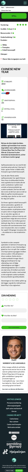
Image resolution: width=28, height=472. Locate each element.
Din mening (8, 295)
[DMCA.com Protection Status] (14, 433)
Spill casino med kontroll (14, 408)
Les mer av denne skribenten (13, 389)
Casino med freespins (14, 424)
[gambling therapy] (14, 445)
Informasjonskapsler (14, 406)
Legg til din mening (14, 327)
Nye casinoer (14, 421)
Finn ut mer (9, 470)
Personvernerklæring (14, 403)
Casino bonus (14, 419)
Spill (14, 16)
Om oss (14, 411)
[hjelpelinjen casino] (14, 452)
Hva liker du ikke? (10, 316)
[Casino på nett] (7, 3)
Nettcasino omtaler (14, 427)
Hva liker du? (8, 306)
